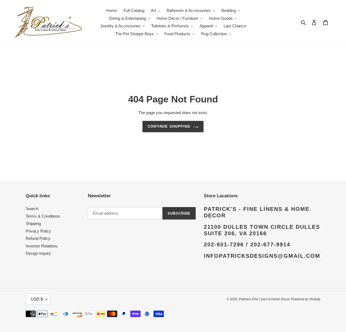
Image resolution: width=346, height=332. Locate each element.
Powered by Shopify (305, 299)
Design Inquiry (38, 253)
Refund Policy (38, 238)
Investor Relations (42, 246)
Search (32, 208)
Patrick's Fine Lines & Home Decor (264, 299)
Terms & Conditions (43, 216)
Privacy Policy (38, 231)
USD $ (37, 299)
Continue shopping (169, 126)
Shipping (33, 223)
